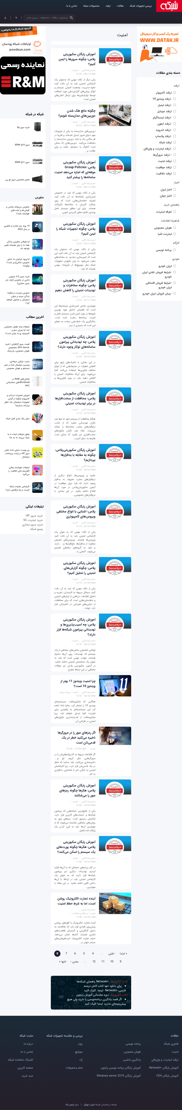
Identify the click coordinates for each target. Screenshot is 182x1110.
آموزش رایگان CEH (167, 1076)
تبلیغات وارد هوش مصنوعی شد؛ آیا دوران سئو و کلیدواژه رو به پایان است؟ (17, 330)
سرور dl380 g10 (22, 145)
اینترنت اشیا (165, 234)
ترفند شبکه (165, 142)
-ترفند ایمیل (165, 105)
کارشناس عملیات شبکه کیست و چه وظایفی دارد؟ (18, 488)
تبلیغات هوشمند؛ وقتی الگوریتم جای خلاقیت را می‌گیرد (19, 471)
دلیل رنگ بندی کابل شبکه (18, 418)
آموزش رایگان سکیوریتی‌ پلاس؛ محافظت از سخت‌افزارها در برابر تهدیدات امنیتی (75, 398)
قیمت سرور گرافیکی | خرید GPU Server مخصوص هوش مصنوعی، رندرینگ (17, 347)
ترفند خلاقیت (164, 173)
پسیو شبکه (36, 529)
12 (94, 961)
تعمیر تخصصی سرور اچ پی (17, 179)
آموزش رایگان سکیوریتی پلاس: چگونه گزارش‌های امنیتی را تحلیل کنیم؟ (79, 568)
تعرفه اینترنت (164, 212)
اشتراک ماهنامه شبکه (20, 1060)
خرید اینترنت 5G (33, 520)
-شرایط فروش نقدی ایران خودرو (157, 274)
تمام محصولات (74, 1068)
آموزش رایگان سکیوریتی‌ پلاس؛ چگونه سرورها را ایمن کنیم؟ (77, 59)
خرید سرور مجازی (32, 524)
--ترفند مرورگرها (162, 155)
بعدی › (74, 961)
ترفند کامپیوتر (164, 92)
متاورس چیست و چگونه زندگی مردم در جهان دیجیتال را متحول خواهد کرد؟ (18, 298)
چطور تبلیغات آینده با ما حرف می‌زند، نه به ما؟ (19, 436)
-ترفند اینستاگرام (162, 117)
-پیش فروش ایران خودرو (157, 293)
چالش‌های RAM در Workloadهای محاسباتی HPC (18, 382)
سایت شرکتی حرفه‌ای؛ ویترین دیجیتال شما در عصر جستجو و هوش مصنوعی (17, 365)
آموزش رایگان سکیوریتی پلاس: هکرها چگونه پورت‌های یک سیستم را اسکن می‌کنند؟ (75, 847)
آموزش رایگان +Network (163, 1068)
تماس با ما (71, 6)
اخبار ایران (166, 189)
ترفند (108, 6)
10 (111, 961)
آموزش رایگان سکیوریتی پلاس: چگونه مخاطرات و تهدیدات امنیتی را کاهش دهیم (75, 285)
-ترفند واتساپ (163, 136)
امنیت (175, 1052)
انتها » (62, 961)
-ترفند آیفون (164, 124)
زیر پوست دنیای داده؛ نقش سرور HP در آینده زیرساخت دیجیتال (17, 453)
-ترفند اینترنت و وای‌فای (157, 149)
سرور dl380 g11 (22, 162)
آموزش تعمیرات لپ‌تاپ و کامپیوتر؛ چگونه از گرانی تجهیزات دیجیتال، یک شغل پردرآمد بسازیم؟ (17, 400)
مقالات (120, 6)
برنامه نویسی (164, 250)
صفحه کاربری (25, 1068)
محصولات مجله (91, 6)
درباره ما (28, 1044)
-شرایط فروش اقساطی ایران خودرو (159, 285)
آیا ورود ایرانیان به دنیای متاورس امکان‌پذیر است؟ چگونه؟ (18, 262)
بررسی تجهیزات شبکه (141, 6)
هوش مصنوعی (163, 228)
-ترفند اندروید (164, 130)
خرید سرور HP (34, 515)
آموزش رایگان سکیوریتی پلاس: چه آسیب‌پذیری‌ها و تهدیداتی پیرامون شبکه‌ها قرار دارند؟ (76, 627)
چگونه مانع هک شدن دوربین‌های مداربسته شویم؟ (76, 113)
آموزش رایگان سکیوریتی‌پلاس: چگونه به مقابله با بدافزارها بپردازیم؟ (75, 455)
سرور (72, 1104)
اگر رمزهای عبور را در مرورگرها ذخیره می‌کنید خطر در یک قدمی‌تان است (76, 737)
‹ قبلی (111, 953)
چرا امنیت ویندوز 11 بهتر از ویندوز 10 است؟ (78, 684)
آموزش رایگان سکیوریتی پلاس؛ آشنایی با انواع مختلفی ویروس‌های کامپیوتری (75, 511)
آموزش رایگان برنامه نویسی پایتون (121, 1068)
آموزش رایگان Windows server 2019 (119, 1076)
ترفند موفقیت (164, 167)
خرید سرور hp (23, 127)
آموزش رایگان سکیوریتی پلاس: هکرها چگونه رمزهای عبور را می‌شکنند (77, 790)
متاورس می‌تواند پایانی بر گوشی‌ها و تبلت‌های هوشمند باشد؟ (18, 210)
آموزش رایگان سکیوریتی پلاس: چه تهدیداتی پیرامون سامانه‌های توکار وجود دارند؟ (76, 341)
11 (103, 961)
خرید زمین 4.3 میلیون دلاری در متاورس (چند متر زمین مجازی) (18, 280)
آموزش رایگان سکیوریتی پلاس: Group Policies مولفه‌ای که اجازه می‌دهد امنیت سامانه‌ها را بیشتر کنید (74, 170)
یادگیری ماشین (132, 1060)
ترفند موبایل (164, 111)
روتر (80, 1044)
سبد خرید (27, 1076)
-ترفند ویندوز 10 (162, 99)
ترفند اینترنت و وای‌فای (164, 1060)
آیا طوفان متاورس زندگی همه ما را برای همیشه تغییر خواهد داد (17, 245)
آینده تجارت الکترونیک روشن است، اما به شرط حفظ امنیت (76, 901)
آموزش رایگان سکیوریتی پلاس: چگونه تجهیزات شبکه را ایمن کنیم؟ (75, 228)
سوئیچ (79, 1052)
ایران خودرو (165, 266)
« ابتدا (123, 953)
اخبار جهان (166, 196)
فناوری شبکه (171, 1044)
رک (81, 1060)
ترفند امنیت (165, 161)
